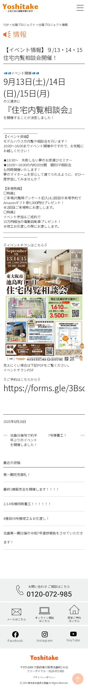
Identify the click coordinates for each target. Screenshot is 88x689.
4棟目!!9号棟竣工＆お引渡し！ (26, 518)
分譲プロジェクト (23, 24)
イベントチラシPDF (18, 370)
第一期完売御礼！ (16, 474)
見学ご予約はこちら (74, 619)
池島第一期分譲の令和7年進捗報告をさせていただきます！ (43, 537)
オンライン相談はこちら (44, 619)
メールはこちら (16, 619)
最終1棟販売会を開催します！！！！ (31, 489)
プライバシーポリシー (44, 677)
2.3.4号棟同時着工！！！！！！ (27, 503)
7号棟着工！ (57, 435)
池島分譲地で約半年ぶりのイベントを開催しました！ (23, 440)
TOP (6, 24)
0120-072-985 (49, 594)
